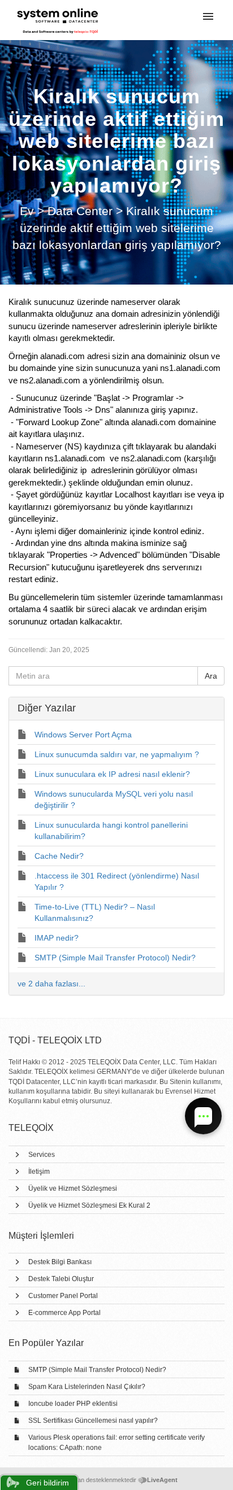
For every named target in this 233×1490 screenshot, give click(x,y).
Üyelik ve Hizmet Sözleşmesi (72, 1188)
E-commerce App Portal (64, 1313)
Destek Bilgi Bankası (60, 1262)
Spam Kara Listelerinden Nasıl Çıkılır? (86, 1387)
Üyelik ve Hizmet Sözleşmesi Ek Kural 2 (89, 1205)
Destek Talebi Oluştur (61, 1279)
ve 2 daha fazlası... (51, 983)
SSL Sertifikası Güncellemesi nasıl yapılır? (93, 1421)
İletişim (39, 1172)
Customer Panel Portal (63, 1296)
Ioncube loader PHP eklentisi (73, 1404)
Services (41, 1155)
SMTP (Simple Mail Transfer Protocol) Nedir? (97, 1370)
